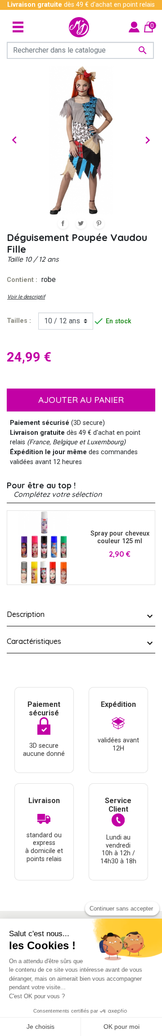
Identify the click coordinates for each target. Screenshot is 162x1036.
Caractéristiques (34, 641)
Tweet (81, 223)
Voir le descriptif (26, 297)
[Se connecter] (134, 26)
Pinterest (99, 223)
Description (26, 614)
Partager (63, 223)
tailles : (19, 321)
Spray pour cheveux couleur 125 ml (119, 537)
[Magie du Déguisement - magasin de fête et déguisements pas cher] (79, 27)
